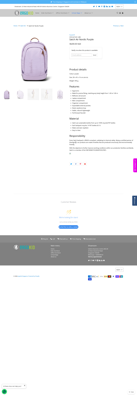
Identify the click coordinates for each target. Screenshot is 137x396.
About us (88, 13)
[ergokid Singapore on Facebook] (96, 6)
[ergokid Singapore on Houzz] (107, 6)
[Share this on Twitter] (71, 164)
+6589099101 (99, 255)
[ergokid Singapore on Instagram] (104, 6)
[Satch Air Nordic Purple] (34, 59)
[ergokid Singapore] (24, 12)
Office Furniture (61, 13)
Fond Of (72, 35)
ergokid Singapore (23, 276)
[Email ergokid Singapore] (112, 6)
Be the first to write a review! (68, 227)
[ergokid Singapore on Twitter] (94, 6)
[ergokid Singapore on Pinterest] (102, 6)
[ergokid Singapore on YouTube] (99, 6)
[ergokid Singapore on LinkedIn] (109, 6)
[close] (135, 2)
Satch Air (23, 25)
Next (122, 26)
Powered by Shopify (33, 276)
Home (37, 13)
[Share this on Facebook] (76, 164)
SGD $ (118, 6)
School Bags (76, 13)
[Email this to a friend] (85, 164)
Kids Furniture (46, 13)
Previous (116, 26)
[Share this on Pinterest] (80, 164)
